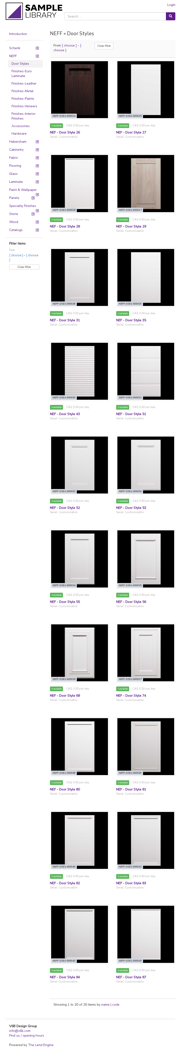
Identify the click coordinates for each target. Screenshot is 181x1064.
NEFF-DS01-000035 (130, 585)
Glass (13, 174)
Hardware (19, 133)
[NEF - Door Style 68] (79, 652)
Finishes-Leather (24, 83)
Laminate (16, 182)
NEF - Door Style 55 (65, 602)
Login (171, 5)
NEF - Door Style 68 (65, 695)
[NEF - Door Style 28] (79, 183)
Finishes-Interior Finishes (24, 116)
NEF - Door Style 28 (65, 226)
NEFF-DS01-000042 (64, 960)
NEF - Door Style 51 (131, 414)
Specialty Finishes (22, 206)
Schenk (14, 48)
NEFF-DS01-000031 (130, 397)
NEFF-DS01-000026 (64, 210)
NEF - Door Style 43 (65, 414)
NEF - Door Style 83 (131, 883)
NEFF (13, 56)
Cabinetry (16, 149)
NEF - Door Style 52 (65, 508)
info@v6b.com (19, 1031)
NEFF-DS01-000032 (64, 491)
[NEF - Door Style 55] (79, 558)
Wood (13, 222)
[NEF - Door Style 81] (145, 746)
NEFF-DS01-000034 (64, 585)
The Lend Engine (40, 1045)
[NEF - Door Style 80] (79, 746)
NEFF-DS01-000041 (130, 866)
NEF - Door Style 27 (131, 132)
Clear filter (24, 267)
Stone (13, 214)
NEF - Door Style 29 (131, 226)
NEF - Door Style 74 (131, 695)
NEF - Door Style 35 (131, 320)
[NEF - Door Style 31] (79, 277)
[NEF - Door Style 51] (145, 371)
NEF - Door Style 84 (65, 977)
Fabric (13, 157)
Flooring (15, 165)
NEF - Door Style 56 (131, 602)
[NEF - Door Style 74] (145, 652)
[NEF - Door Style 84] (79, 934)
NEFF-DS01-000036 (64, 679)
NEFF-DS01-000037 (130, 679)
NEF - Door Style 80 (65, 789)
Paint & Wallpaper (23, 190)
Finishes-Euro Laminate (22, 73)
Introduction (18, 34)
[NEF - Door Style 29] (145, 183)
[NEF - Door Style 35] (145, 277)
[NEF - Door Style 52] (79, 465)
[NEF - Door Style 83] (145, 840)
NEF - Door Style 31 (65, 320)
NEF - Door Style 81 (131, 789)
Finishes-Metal (22, 91)
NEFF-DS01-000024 (64, 116)
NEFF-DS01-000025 (130, 116)
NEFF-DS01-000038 (64, 773)
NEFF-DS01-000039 (130, 773)
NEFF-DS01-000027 (130, 210)
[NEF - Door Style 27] (145, 89)
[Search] (170, 16)
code (115, 1004)
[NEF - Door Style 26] (79, 89)
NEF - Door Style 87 (131, 977)
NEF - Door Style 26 (65, 132)
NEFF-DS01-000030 (64, 397)
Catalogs (16, 230)
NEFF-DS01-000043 (130, 960)
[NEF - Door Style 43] (79, 371)
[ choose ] (16, 255)
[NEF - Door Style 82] (79, 840)
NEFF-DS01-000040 (64, 866)
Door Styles (20, 63)
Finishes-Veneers (24, 106)
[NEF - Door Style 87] (145, 934)
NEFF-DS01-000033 (130, 491)
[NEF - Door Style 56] (145, 558)
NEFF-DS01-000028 (64, 303)
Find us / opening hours (26, 1035)
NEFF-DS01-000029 (130, 303)
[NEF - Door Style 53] (145, 465)
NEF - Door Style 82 (65, 883)
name (106, 1004)
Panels (14, 198)
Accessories (21, 126)
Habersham (17, 141)
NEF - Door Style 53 (131, 508)
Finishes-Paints (23, 98)
